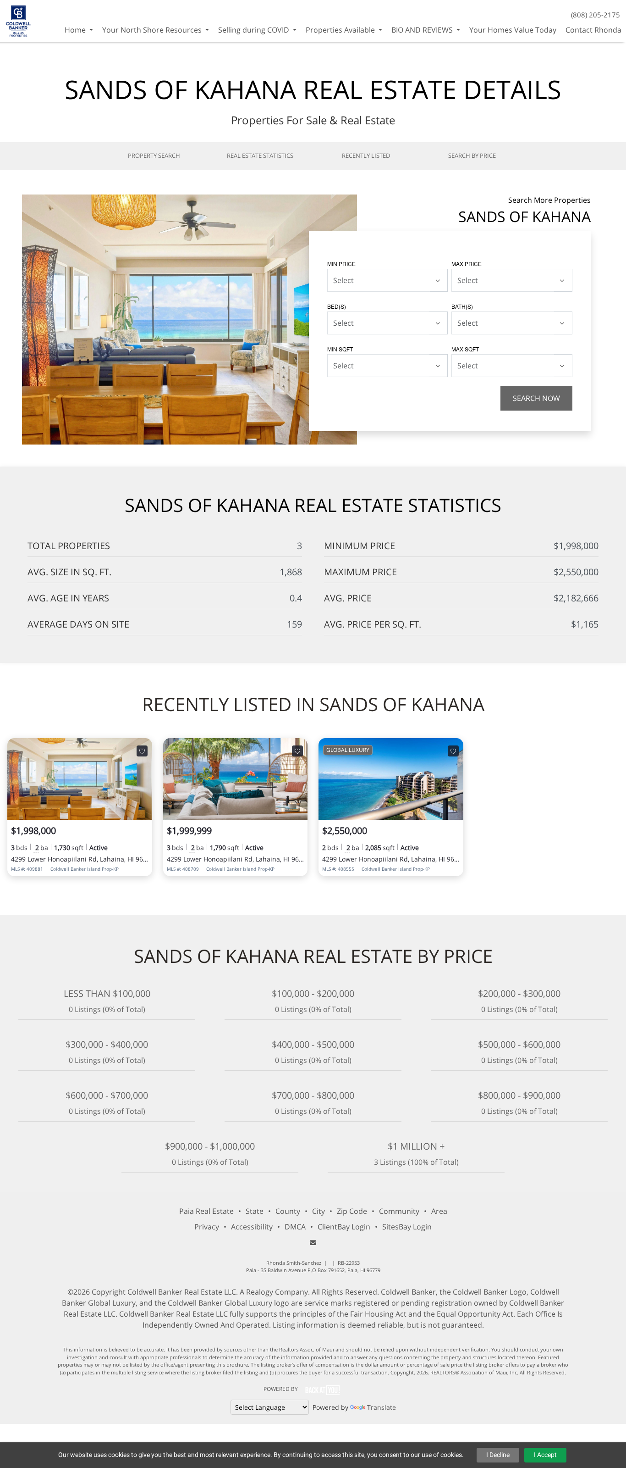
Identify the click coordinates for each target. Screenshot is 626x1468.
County (287, 1211)
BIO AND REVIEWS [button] (423, 30)
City (318, 1211)
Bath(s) (462, 306)
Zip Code (352, 1211)
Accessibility (252, 1227)
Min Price (341, 263)
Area (439, 1211)
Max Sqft (465, 349)
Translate (381, 1407)
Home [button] (76, 30)
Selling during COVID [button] (254, 30)
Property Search (154, 155)
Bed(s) (336, 306)
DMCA (295, 1227)
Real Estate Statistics (260, 155)
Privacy (206, 1227)
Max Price (466, 263)
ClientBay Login (344, 1227)
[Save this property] (142, 750)
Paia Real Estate (206, 1211)
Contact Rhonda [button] (593, 30)
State (255, 1211)
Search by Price (472, 155)
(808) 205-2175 (595, 14)
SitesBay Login (407, 1227)
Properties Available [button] (341, 30)
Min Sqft (340, 349)
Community (399, 1211)
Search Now (536, 398)
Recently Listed (366, 155)
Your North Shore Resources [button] (152, 30)
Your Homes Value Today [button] (512, 30)
